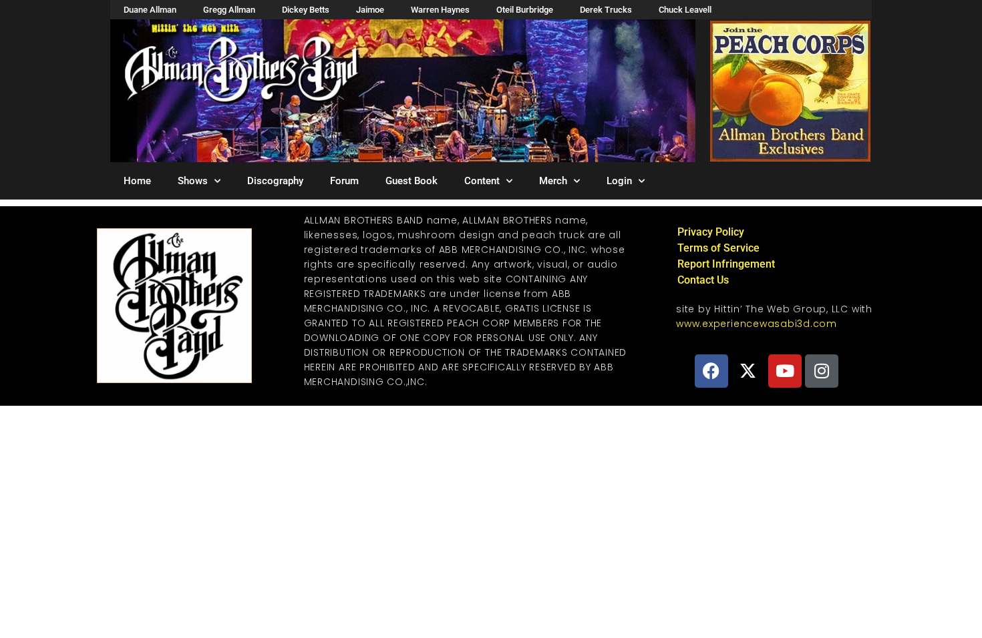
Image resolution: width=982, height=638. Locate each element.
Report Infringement (726, 264)
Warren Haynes (440, 10)
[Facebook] (711, 371)
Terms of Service (718, 248)
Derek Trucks (606, 10)
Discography (275, 181)
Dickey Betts (305, 10)
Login (619, 181)
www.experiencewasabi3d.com (756, 323)
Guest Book (411, 181)
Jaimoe (370, 10)
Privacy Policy (710, 232)
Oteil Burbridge (524, 10)
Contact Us (703, 280)
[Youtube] (785, 371)
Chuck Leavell (685, 10)
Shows (193, 181)
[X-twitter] (748, 371)
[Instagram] (821, 371)
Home (137, 181)
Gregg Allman (229, 10)
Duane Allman (150, 10)
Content (482, 181)
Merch (553, 181)
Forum (344, 181)
